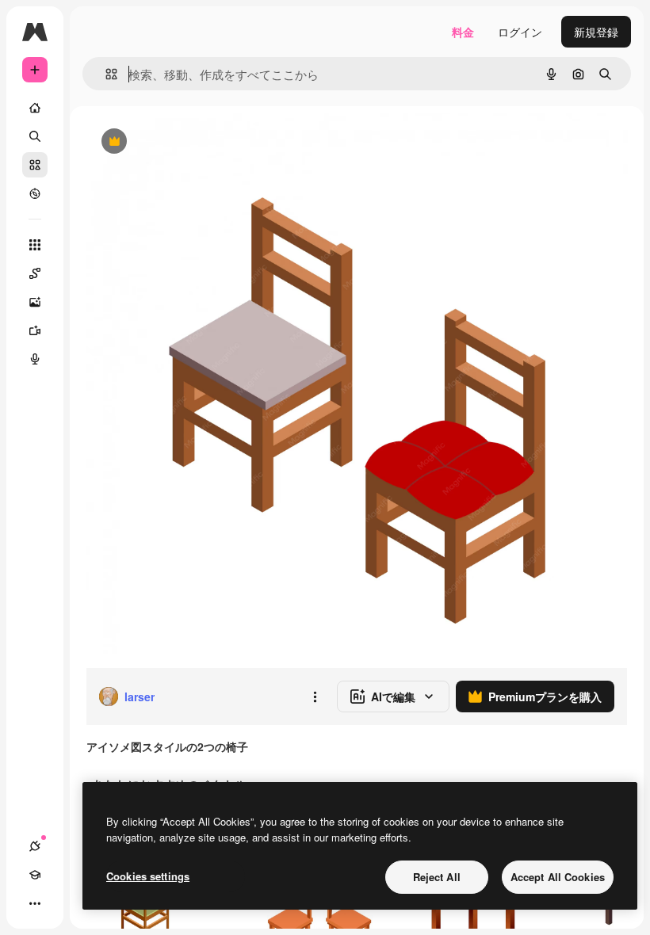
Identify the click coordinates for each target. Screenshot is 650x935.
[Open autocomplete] (105, 74)
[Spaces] (35, 273)
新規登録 (596, 32)
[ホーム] (35, 107)
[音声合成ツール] (35, 359)
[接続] (35, 846)
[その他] (35, 903)
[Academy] (35, 874)
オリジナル (194, 142)
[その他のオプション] (315, 696)
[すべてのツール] (35, 245)
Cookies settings (147, 875)
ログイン (520, 32)
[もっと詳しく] (35, 193)
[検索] (35, 136)
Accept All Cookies (557, 876)
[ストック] (35, 164)
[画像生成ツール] (35, 302)
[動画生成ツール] (35, 330)
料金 (463, 32)
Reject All (437, 876)
